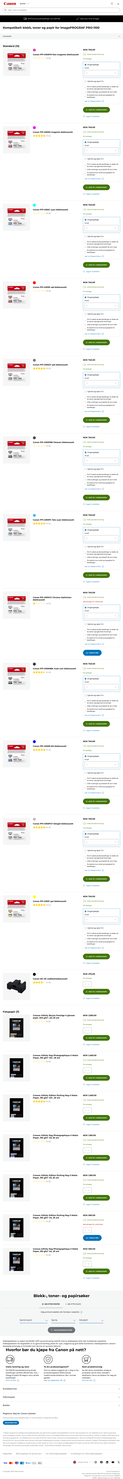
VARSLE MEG (94, 653)
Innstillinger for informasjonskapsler (86, 1454)
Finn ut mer (11, 1380)
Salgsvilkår (7, 1454)
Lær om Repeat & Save (93, 101)
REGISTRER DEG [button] (11, 1423)
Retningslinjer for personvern (29, 1454)
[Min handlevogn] (112, 4)
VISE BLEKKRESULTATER (63, 1330)
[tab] (51, 1304)
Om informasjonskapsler (56, 1454)
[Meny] (118, 4)
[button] (81, 1312)
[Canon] (10, 3)
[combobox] (61, 10)
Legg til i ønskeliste (92, 116)
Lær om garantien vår (53, 1380)
